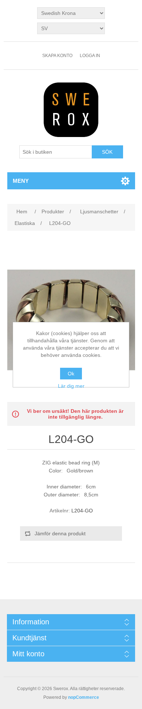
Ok (71, 373)
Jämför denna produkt (60, 533)
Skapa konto (57, 55)
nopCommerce (83, 697)
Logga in (90, 55)
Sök (107, 152)
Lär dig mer (71, 386)
